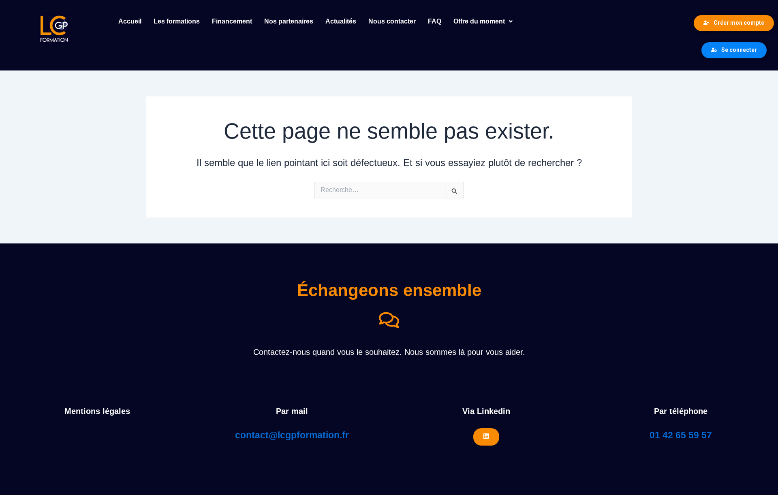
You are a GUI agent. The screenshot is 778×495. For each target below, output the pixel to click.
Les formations (177, 21)
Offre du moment (479, 21)
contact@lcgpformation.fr (292, 435)
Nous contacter (392, 21)
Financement (232, 21)
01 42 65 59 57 (681, 435)
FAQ (434, 21)
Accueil (129, 21)
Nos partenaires (288, 21)
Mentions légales (97, 411)
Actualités (340, 21)
